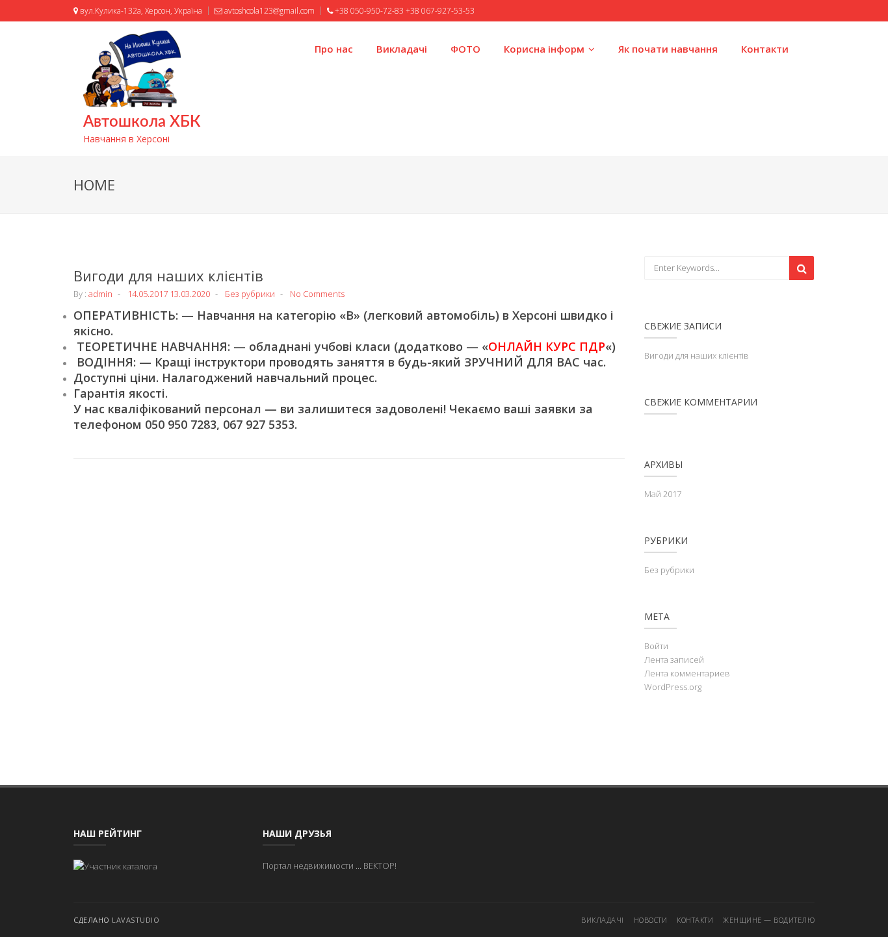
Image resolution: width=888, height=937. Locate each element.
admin (100, 294)
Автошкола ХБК (141, 122)
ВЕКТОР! (380, 865)
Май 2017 (662, 494)
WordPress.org (672, 687)
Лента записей (674, 659)
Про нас (334, 48)
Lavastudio (135, 920)
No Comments (317, 294)
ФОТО (465, 48)
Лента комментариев (687, 673)
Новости (651, 920)
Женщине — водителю (769, 920)
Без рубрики (250, 294)
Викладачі (401, 48)
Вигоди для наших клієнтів (168, 275)
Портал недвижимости (308, 865)
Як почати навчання (668, 48)
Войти (656, 646)
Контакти (765, 48)
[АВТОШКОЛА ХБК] (115, 865)
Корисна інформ (544, 48)
